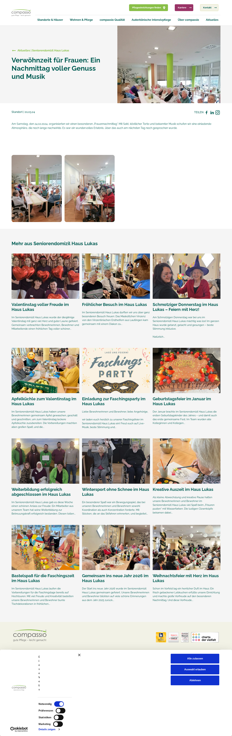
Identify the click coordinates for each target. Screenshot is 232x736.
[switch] (60, 710)
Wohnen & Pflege (81, 19)
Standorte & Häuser (50, 19)
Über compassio (188, 19)
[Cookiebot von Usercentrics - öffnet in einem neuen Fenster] (19, 729)
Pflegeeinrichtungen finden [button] (146, 7)
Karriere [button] (182, 7)
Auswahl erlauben (195, 669)
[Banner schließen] (153, 655)
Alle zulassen (195, 658)
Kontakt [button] (207, 7)
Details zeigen (47, 729)
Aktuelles (212, 19)
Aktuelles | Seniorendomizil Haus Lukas (43, 50)
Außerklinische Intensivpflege (151, 19)
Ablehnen (195, 680)
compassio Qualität (112, 19)
